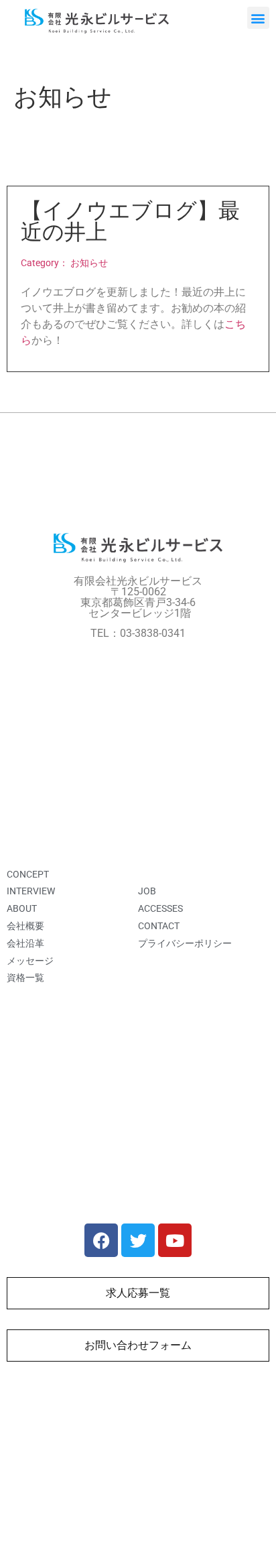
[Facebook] (101, 1240)
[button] (258, 18)
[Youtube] (175, 1240)
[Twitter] (138, 1240)
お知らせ (89, 263)
